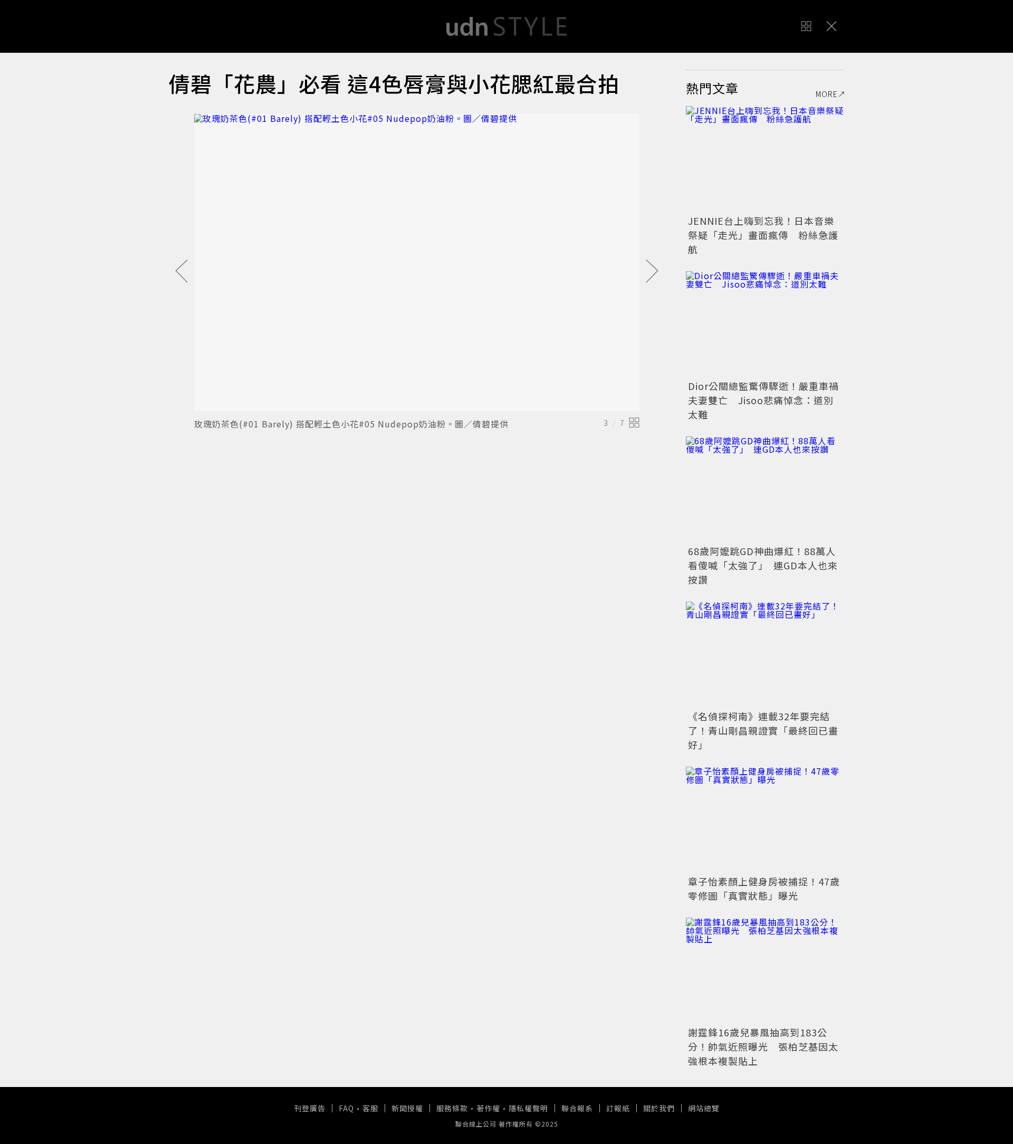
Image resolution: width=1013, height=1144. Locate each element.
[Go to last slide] (181, 271)
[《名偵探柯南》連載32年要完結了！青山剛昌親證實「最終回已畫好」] (765, 654)
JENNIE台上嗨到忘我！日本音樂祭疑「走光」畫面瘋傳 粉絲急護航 (763, 235)
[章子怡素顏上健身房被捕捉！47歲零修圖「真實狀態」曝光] (765, 819)
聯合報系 (577, 1108)
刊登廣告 (310, 1108)
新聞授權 (407, 1108)
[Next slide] (652, 271)
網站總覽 (704, 1108)
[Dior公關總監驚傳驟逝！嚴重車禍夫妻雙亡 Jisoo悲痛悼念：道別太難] (765, 324)
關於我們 (659, 1108)
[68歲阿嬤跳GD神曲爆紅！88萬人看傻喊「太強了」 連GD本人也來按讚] (765, 489)
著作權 (488, 1108)
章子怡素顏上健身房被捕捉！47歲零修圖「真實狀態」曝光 (764, 888)
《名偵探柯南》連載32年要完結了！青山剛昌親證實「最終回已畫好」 (763, 730)
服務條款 (452, 1108)
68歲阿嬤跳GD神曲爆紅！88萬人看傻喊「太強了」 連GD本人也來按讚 (763, 565)
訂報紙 (618, 1108)
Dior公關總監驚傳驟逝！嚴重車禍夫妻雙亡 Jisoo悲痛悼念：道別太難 (763, 400)
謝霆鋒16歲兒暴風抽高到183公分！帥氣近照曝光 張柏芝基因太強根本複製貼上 (763, 1046)
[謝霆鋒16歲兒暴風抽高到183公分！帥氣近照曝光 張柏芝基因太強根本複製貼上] (765, 970)
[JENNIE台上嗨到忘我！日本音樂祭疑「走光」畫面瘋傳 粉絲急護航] (765, 159)
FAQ (346, 1108)
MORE (827, 94)
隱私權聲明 (528, 1108)
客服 (370, 1108)
